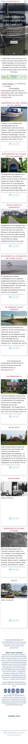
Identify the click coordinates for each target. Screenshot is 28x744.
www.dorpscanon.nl (7, 370)
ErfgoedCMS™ (21, 732)
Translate (8, 86)
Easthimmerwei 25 (14, 376)
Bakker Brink (14, 478)
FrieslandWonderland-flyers (9, 703)
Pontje (14, 580)
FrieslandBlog (5, 93)
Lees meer (14, 42)
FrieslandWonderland (7, 730)
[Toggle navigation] (25, 1)
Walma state (14, 427)
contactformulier (6, 97)
